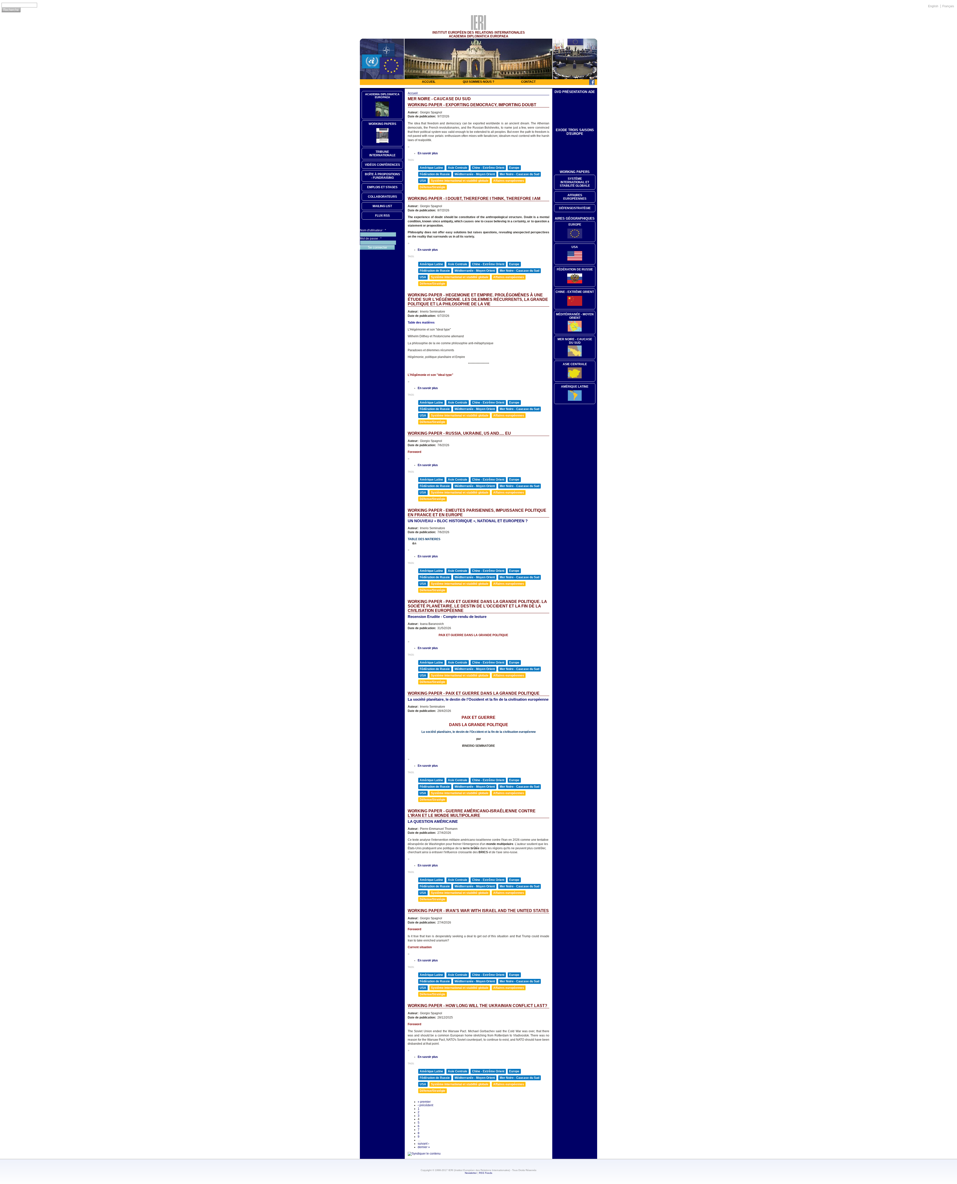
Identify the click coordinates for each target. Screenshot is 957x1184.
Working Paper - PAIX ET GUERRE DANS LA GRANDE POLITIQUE (474, 693)
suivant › (423, 1143)
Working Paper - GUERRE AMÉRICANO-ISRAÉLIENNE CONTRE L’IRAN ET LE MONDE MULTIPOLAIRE (472, 813)
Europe (514, 167)
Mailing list (382, 206)
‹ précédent (425, 1105)
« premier (424, 1101)
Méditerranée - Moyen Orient (475, 174)
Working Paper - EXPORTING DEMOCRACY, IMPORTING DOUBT (472, 105)
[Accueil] (478, 29)
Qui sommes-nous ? (478, 82)
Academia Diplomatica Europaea (382, 96)
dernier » (424, 1147)
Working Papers (382, 124)
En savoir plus (428, 153)
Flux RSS (382, 215)
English (933, 6)
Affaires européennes (508, 180)
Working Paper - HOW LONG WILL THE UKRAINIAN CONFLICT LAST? (477, 1006)
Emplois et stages (382, 187)
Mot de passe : (371, 238)
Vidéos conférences (382, 165)
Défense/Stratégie (432, 187)
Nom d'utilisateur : (373, 230)
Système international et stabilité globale (459, 180)
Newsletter (471, 1173)
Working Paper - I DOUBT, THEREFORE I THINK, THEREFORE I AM (474, 198)
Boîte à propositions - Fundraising (382, 175)
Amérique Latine (431, 167)
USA (423, 180)
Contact (528, 82)
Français (948, 6)
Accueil (428, 82)
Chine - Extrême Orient (488, 167)
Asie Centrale (457, 167)
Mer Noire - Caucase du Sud (519, 174)
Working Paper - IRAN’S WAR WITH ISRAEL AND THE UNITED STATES (478, 911)
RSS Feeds (485, 1173)
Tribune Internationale (382, 153)
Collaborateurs (382, 196)
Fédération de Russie (435, 174)
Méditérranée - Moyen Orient (575, 316)
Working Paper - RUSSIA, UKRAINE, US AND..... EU (459, 433)
